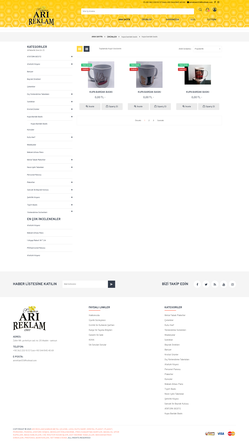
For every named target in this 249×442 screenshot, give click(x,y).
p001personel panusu (36, 248)
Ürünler (147, 19)
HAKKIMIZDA (172, 19)
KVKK (91, 340)
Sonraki (160, 120)
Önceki (138, 120)
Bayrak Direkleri (34, 79)
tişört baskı (32, 205)
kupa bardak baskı (35, 117)
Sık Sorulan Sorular (97, 345)
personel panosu (34, 175)
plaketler (31, 182)
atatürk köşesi (33, 64)
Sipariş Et (113, 106)
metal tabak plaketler (36, 160)
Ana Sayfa (124, 19)
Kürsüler (30, 130)
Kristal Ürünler (33, 109)
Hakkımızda (94, 315)
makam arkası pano (35, 152)
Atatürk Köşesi (33, 225)
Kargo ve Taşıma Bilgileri (100, 330)
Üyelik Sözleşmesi (97, 320)
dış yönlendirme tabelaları (38, 94)
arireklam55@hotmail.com (25, 360)
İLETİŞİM (211, 19)
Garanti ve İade (96, 335)
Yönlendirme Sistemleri (37, 212)
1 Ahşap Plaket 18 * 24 (36, 240)
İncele (91, 106)
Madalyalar (31, 145)
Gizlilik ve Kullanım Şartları (101, 325)
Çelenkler (31, 87)
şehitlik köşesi (33, 197)
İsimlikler (31, 102)
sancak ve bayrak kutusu (38, 190)
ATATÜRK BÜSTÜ (34, 57)
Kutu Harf (31, 137)
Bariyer (30, 72)
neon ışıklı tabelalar (35, 167)
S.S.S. (193, 19)
